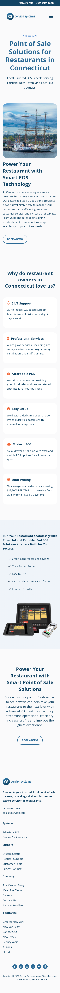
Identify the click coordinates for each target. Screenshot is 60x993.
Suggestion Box (12, 869)
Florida (7, 952)
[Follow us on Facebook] (14, 966)
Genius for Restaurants (17, 837)
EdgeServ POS (11, 832)
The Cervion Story (13, 885)
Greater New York (13, 921)
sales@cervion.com (14, 812)
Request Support (13, 858)
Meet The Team (12, 890)
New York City (11, 926)
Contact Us (9, 900)
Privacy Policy (23, 979)
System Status (11, 853)
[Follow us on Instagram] (21, 966)
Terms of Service (39, 979)
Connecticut (10, 932)
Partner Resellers (13, 905)
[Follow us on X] (33, 966)
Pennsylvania (10, 942)
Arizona (7, 947)
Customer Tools (12, 864)
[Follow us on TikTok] (45, 966)
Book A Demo (15, 239)
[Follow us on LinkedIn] (27, 966)
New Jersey (9, 937)
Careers (7, 895)
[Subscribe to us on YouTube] (39, 966)
